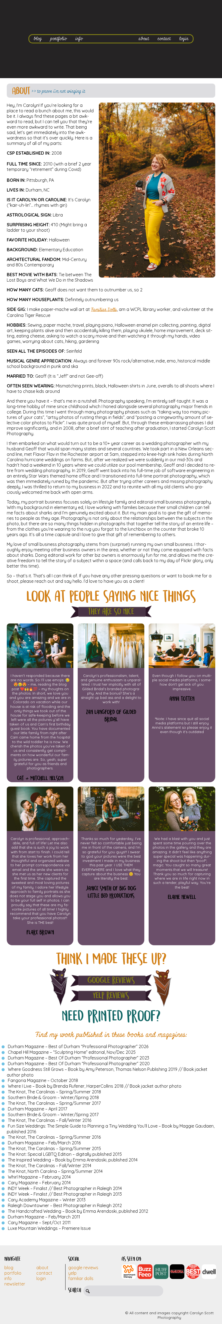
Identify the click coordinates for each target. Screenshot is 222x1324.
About (42, 1267)
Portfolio (12, 1273)
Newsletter (14, 1284)
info (79, 39)
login (183, 39)
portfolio (58, 39)
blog (38, 39)
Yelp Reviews (111, 995)
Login (41, 1278)
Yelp (72, 1273)
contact (164, 39)
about (144, 39)
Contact (44, 1273)
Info (8, 1278)
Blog (8, 1267)
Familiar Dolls (104, 310)
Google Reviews (111, 980)
